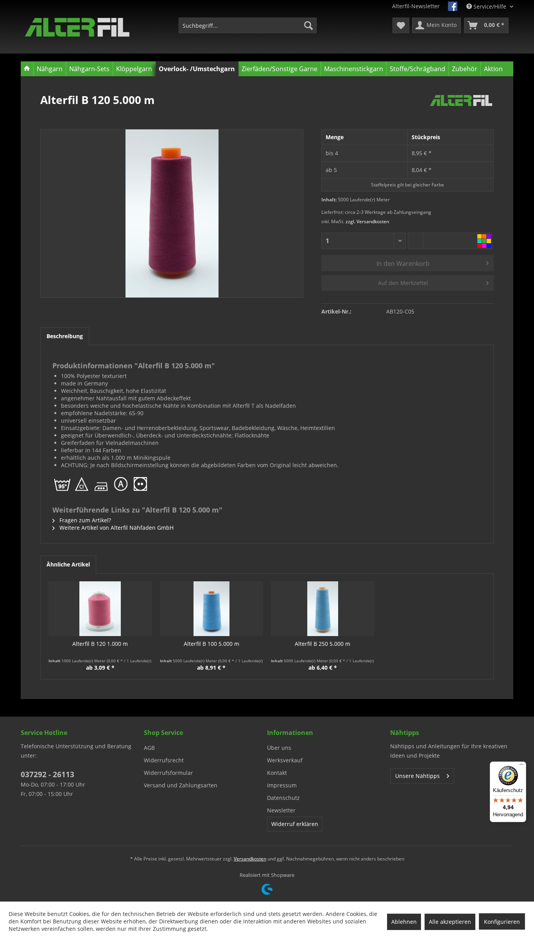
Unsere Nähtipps (417, 776)
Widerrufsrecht (164, 760)
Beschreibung (65, 336)
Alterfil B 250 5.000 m (322, 643)
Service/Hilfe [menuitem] (490, 6)
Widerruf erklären (294, 824)
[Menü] (521, 766)
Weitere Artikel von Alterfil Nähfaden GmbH (116, 527)
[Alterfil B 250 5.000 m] (323, 608)
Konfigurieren (502, 921)
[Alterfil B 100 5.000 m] (211, 608)
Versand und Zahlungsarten (180, 785)
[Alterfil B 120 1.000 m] (100, 608)
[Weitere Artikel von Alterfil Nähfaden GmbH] (461, 107)
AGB (149, 747)
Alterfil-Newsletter (416, 6)
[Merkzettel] (400, 25)
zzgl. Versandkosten (367, 221)
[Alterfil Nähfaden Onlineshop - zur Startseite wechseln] (77, 27)
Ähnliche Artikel (68, 564)
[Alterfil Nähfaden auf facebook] (452, 6)
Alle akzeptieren (450, 921)
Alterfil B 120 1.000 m (100, 643)
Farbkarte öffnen (484, 241)
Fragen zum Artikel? (84, 520)
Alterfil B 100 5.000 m (211, 643)
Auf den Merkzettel (403, 283)
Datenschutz (283, 797)
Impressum (282, 785)
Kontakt (277, 772)
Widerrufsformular (168, 772)
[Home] (27, 68)
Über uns (279, 747)
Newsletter (281, 810)
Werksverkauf (285, 760)
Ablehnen (404, 921)
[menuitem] (248, 25)
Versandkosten (250, 858)
